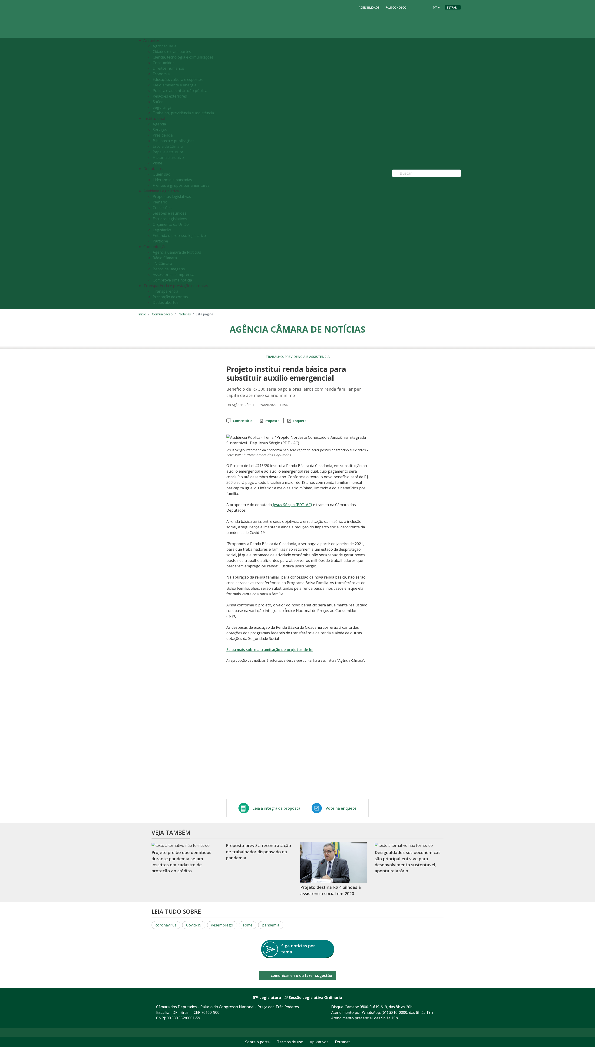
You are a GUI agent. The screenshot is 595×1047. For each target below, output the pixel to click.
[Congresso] (416, 7)
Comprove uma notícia (172, 280)
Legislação (162, 229)
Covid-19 (193, 925)
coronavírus (165, 925)
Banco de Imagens (169, 269)
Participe (160, 241)
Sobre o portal (258, 1041)
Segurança (162, 107)
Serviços (160, 129)
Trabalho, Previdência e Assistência (298, 356)
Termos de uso (290, 1041)
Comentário (242, 421)
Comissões (162, 207)
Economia (161, 73)
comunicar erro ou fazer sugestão (301, 975)
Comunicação (162, 314)
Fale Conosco (396, 8)
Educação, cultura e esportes (178, 79)
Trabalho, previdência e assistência (183, 112)
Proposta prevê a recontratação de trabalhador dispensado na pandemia (258, 852)
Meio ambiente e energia (174, 85)
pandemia (270, 925)
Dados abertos (165, 302)
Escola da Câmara (168, 146)
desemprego (222, 925)
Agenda (159, 124)
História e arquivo (168, 157)
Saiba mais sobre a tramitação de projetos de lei (269, 649)
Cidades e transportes (172, 51)
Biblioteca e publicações (173, 140)
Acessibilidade (369, 8)
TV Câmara (162, 263)
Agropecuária (164, 46)
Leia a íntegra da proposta (276, 808)
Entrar (451, 8)
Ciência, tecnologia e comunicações (183, 57)
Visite (157, 163)
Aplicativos (319, 1041)
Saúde (158, 101)
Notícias (184, 314)
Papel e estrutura (168, 151)
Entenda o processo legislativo (179, 235)
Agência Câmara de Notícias (177, 252)
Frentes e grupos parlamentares (181, 185)
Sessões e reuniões (169, 213)
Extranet (342, 1041)
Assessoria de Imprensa (173, 274)
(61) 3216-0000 (394, 1012)
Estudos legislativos (170, 218)
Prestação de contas (170, 296)
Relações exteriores (170, 96)
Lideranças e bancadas (172, 179)
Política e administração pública (180, 90)
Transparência (165, 291)
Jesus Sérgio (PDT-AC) (292, 504)
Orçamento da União (171, 224)
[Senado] (425, 7)
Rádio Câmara (165, 257)
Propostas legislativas (172, 196)
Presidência (163, 135)
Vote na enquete (341, 808)
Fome (247, 925)
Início (142, 314)
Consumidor (163, 62)
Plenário (160, 202)
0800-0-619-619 (373, 1006)
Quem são (161, 174)
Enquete (299, 421)
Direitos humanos (168, 68)
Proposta (272, 421)
